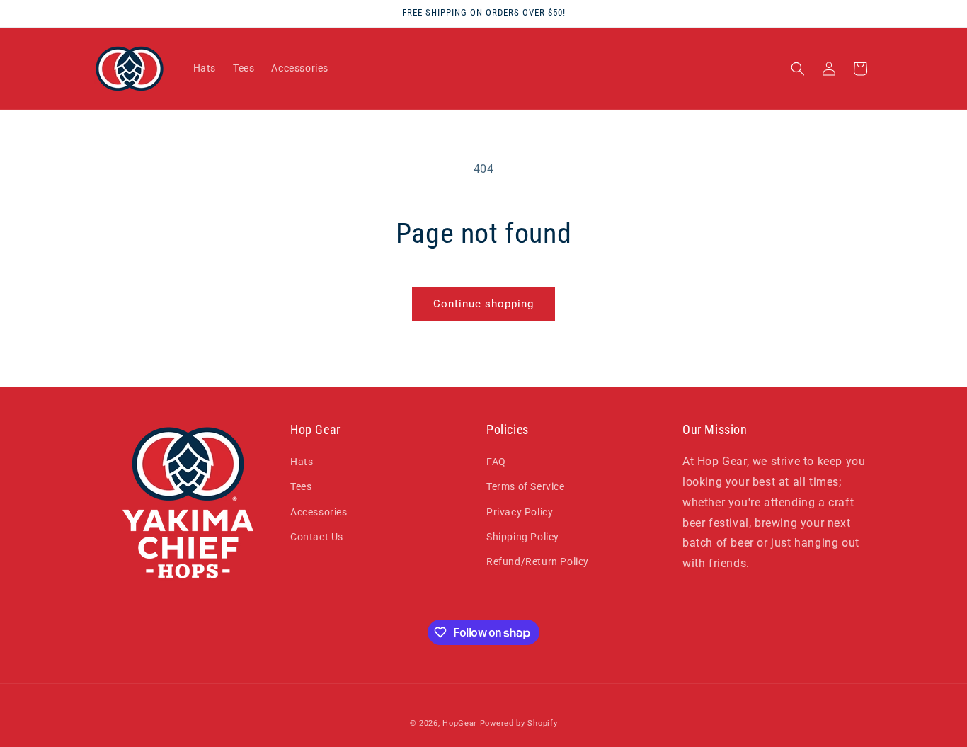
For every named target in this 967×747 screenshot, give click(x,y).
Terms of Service (525, 486)
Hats (301, 461)
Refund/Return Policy (537, 561)
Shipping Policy (522, 536)
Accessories (319, 512)
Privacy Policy (519, 512)
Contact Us (316, 536)
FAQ (496, 461)
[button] (797, 68)
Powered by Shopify (519, 723)
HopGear (459, 723)
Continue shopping (483, 303)
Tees (300, 486)
